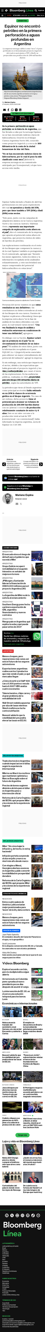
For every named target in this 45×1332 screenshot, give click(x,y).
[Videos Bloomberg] (22, 963)
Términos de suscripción (10, 1307)
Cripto (4, 1289)
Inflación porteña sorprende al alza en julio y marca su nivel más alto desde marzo (15, 858)
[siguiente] (41, 464)
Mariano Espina (10, 102)
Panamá (4, 1263)
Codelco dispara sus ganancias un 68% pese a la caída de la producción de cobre (11, 1121)
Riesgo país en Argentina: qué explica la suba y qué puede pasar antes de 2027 (16, 624)
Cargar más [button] (22, 1135)
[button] (4, 110)
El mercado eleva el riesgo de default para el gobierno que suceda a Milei (16, 557)
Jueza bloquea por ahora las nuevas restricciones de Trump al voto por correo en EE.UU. (10, 1092)
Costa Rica (5, 1267)
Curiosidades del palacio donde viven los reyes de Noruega (11, 1187)
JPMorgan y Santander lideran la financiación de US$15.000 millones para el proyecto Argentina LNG (15, 584)
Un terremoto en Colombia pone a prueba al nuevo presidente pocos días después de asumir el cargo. (15, 983)
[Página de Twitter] (12, 1215)
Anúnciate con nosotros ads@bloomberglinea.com (18, 1323)
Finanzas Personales (9, 1291)
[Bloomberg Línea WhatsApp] (22, 639)
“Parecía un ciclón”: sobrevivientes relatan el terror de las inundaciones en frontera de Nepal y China (33, 1060)
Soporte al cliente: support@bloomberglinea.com (18, 1325)
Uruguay (5, 1265)
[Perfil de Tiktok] (33, 1215)
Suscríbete (5, 1303)
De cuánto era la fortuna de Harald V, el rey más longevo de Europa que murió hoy (32, 1188)
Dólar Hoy (5, 1285)
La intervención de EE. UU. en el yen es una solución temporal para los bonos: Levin (16, 995)
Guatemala (5, 1273)
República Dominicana (9, 1271)
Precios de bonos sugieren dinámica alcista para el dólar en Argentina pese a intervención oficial (16, 789)
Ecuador (5, 1261)
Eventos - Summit (7, 1319)
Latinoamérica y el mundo (10, 1246)
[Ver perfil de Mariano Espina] (8, 499)
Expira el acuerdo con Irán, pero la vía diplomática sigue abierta (15, 972)
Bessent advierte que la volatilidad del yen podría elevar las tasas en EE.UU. (14, 718)
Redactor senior (21, 499)
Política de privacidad (9, 1305)
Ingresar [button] (41, 10)
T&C (3, 1311)
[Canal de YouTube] (17, 1215)
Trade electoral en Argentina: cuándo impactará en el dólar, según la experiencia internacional (16, 765)
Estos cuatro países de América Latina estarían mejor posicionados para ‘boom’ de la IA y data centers (16, 906)
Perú (3, 1259)
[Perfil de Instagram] (22, 1215)
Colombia (5, 1254)
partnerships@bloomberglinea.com (13, 1321)
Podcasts (5, 1293)
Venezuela (5, 1256)
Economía (5, 1281)
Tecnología (5, 1309)
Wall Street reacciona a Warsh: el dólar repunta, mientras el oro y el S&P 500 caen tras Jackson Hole (32, 1123)
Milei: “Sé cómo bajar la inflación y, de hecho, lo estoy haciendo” (16, 849)
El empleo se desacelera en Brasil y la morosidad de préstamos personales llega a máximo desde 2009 (33, 1028)
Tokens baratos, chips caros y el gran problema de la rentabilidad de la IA (16, 696)
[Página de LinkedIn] (27, 1215)
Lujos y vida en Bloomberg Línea (21, 1141)
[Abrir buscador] (35, 10)
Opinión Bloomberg (11, 931)
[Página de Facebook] (7, 1215)
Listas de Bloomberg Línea (10, 1295)
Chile (4, 1258)
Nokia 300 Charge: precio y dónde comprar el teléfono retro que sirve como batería (11, 1162)
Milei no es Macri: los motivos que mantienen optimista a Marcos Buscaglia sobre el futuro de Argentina (16, 777)
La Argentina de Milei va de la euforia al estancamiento (16, 596)
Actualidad (5, 1287)
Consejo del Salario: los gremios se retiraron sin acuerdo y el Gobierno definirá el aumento (30, 464)
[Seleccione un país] (6, 10)
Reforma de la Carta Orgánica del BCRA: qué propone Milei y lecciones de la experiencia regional (16, 802)
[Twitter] (20, 504)
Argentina (22, 21)
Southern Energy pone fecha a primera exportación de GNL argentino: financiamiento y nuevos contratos (16, 609)
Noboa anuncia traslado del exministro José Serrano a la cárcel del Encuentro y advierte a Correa (12, 1028)
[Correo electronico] (16, 504)
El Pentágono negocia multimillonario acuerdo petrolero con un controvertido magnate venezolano (33, 1092)
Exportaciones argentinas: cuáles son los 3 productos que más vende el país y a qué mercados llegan (14, 465)
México (4, 1250)
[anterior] (4, 464)
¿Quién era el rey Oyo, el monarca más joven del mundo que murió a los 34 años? (32, 1161)
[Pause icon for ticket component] (2, 15)
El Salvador (6, 1269)
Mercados (5, 1283)
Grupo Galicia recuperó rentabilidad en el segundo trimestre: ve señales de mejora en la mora (15, 570)
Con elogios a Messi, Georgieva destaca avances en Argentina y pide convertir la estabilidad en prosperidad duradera (16, 870)
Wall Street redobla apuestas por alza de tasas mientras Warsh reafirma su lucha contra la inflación (16, 707)
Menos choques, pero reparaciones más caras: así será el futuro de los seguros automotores (15, 660)
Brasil (4, 1248)
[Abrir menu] (2, 10)
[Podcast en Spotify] (38, 1215)
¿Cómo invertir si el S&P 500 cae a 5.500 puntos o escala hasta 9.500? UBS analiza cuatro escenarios (16, 685)
